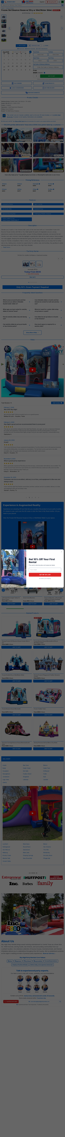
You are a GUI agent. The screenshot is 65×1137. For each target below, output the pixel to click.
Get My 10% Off (45, 574)
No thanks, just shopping (45, 578)
